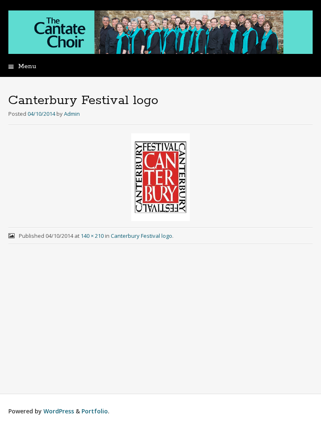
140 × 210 (92, 235)
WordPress (58, 411)
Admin (72, 113)
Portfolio (95, 411)
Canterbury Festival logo (141, 235)
